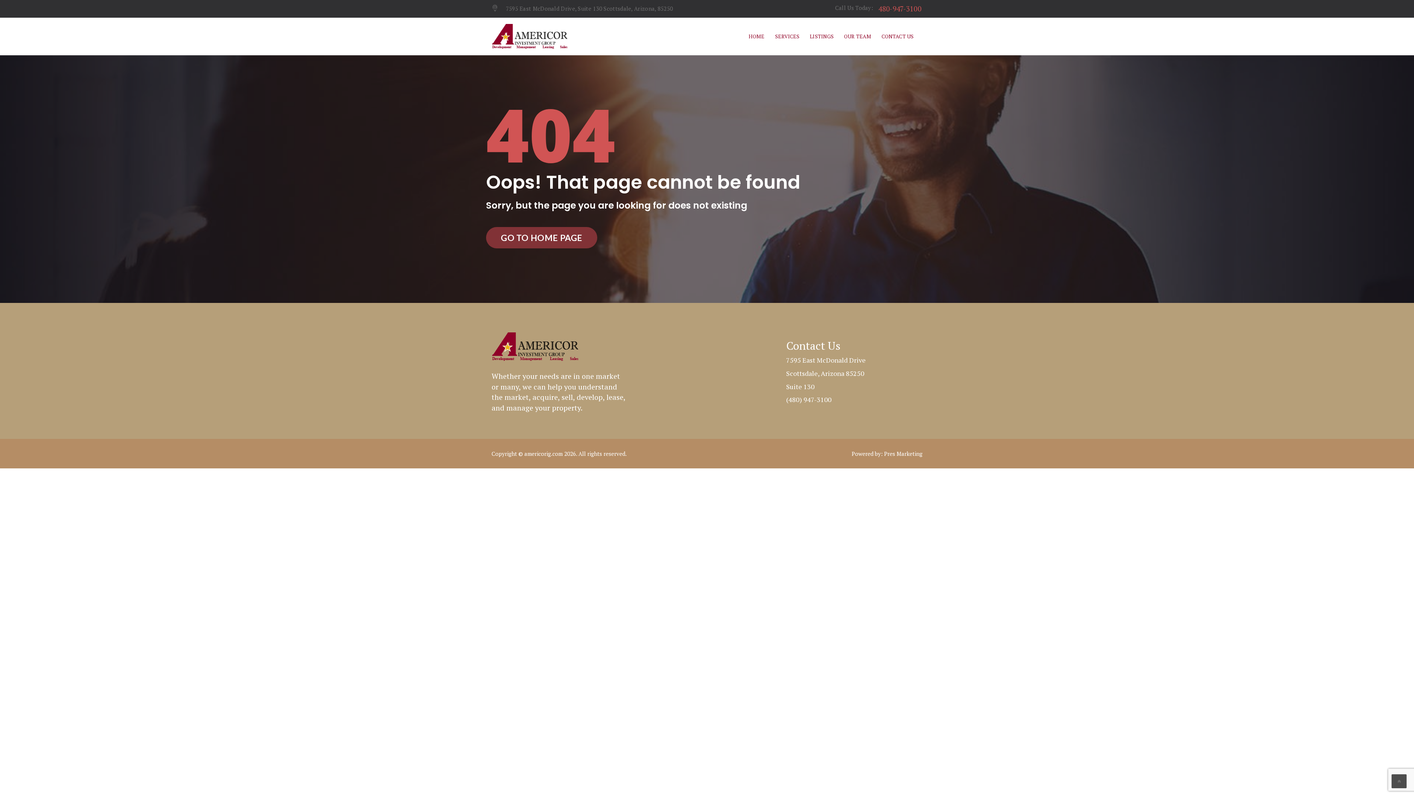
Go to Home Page (542, 238)
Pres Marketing (903, 453)
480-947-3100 (899, 8)
